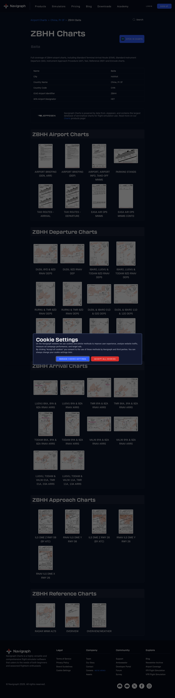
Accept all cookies (105, 359)
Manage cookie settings (72, 359)
